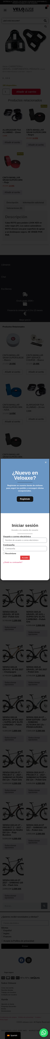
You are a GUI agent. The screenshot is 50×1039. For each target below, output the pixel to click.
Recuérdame (10, 553)
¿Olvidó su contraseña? (12, 562)
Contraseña (8, 545)
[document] (25, 519)
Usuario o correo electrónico (17, 537)
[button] (46, 462)
